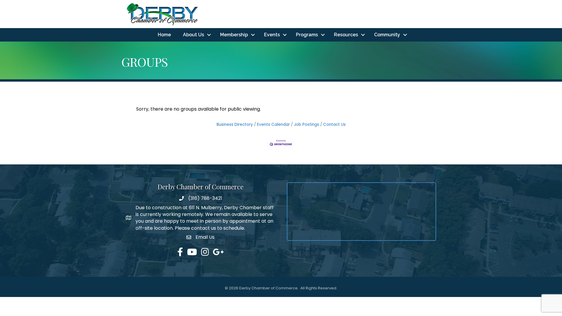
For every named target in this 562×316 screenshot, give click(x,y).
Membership (234, 34)
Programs (307, 34)
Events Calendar (273, 124)
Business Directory (235, 124)
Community (387, 34)
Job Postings (306, 124)
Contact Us (334, 124)
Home (164, 34)
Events (272, 34)
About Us (193, 34)
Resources (346, 34)
